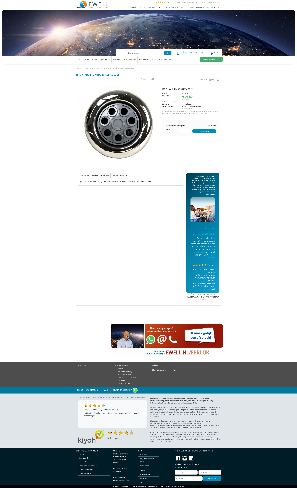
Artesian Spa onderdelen (127, 377)
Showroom (132, 7)
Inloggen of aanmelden (193, 52)
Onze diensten (172, 7)
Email (105, 390)
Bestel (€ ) (204, 131)
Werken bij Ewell (165, 60)
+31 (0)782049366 (122, 469)
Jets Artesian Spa (124, 374)
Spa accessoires (124, 383)
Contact (182, 7)
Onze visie (82, 365)
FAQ (218, 7)
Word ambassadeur (147, 60)
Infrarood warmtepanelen (124, 60)
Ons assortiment (121, 365)
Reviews (95, 175)
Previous (79, 414)
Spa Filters (122, 380)
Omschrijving (85, 175)
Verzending (210, 7)
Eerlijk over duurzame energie (149, 7)
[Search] (168, 53)
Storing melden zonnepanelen (164, 370)
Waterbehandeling (125, 371)
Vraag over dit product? (119, 175)
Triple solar (105, 60)
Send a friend (104, 175)
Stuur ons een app (122, 390)
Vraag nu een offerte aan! (211, 59)
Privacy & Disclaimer (178, 486)
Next (144, 414)
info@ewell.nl (199, 252)
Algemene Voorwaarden (120, 486)
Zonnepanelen (91, 60)
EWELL (80, 60)
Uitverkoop (122, 368)
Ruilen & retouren (197, 7)
